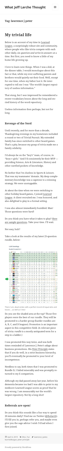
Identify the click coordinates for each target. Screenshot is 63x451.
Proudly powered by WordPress (18, 447)
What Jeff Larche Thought (25, 7)
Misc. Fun (26, 437)
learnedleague (11, 439)
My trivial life (18, 34)
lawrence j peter (40, 437)
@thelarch (50, 416)
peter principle (23, 439)
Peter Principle (40, 349)
